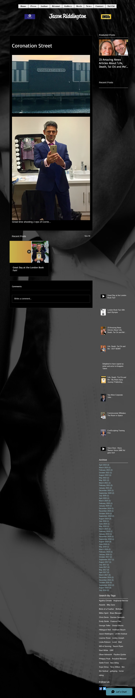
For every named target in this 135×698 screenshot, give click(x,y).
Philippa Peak (104, 659)
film (123, 667)
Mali (120, 642)
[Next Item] (124, 48)
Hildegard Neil (105, 630)
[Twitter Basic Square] (104, 688)
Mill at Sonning (105, 646)
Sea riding (114, 663)
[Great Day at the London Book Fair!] (29, 252)
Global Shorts (117, 625)
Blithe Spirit (103, 613)
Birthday (119, 609)
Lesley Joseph (118, 638)
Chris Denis (104, 617)
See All (87, 236)
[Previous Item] (103, 48)
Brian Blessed (115, 613)
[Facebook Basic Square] (100, 688)
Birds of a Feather (106, 609)
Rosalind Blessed (119, 659)
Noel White (103, 650)
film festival (103, 671)
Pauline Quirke (120, 654)
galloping (113, 671)
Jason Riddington (106, 634)
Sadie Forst (104, 663)
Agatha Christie (105, 601)
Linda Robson (105, 642)
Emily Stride (104, 621)
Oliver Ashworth (105, 654)
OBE (112, 650)
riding (101, 675)
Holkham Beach (119, 630)
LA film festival (121, 634)
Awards (102, 605)
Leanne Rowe (105, 638)
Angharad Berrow (120, 601)
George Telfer (104, 625)
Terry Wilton (115, 667)
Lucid (114, 642)
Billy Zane (111, 605)
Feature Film (115, 621)
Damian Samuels (117, 617)
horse (121, 671)
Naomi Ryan (118, 646)
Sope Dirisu (104, 667)
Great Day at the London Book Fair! (28, 269)
